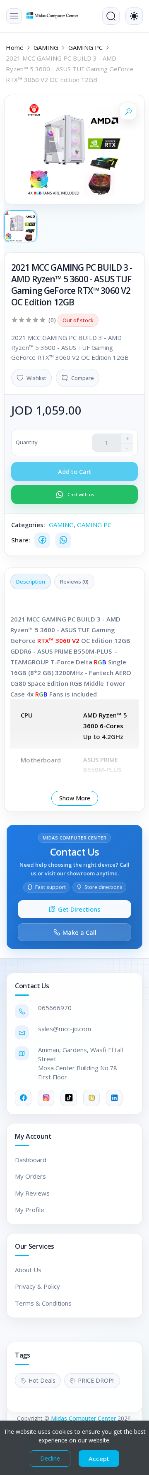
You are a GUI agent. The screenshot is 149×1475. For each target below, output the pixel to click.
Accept (99, 1458)
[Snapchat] (91, 1098)
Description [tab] (30, 581)
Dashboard (30, 1160)
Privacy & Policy (37, 1286)
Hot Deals (42, 1380)
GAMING (46, 47)
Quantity (27, 442)
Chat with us (80, 494)
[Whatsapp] (63, 540)
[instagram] (46, 1098)
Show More (74, 798)
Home (15, 47)
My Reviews (32, 1193)
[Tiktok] (68, 1098)
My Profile (29, 1209)
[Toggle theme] (134, 16)
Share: (20, 540)
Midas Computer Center (83, 1418)
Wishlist (36, 378)
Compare (82, 378)
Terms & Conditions (43, 1303)
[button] (14, 16)
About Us (28, 1270)
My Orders (30, 1176)
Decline (50, 1458)
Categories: (28, 525)
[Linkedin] (114, 1098)
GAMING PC (85, 47)
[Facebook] (42, 540)
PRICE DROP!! (96, 1380)
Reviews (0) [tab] (74, 581)
